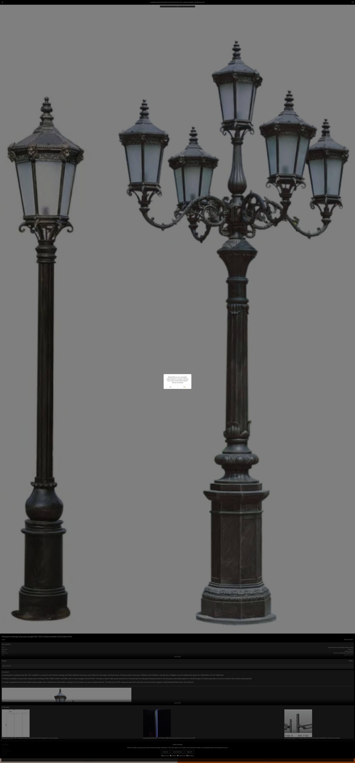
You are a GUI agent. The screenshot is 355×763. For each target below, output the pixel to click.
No (170, 387)
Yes (184, 387)
